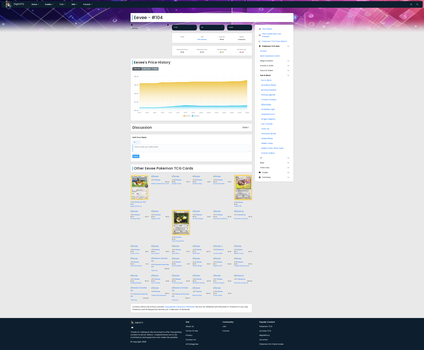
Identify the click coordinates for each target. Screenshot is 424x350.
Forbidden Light (268, 109)
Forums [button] (87, 4)
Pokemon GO (155, 219)
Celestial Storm (268, 114)
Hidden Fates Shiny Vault (160, 184)
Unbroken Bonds (268, 133)
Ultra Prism (202, 39)
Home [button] (35, 4)
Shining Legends (268, 94)
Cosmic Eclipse (177, 283)
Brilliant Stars (197, 295)
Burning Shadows (268, 90)
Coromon (263, 339)
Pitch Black (267, 29)
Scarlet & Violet (267, 65)
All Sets (263, 51)
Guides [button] (48, 4)
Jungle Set (237, 206)
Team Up (154, 270)
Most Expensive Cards (270, 56)
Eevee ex (240, 215)
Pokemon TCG (265, 326)
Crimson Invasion (268, 99)
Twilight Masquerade (241, 266)
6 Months (146, 69)
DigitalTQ (19, 4)
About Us (190, 326)
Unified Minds (267, 138)
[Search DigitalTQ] (417, 4)
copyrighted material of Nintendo (179, 307)
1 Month (136, 69)
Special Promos (136, 206)
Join (224, 326)
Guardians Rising (268, 85)
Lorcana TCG (265, 331)
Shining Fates (135, 219)
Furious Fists (135, 253)
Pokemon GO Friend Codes (271, 344)
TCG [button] (61, 4)
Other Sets (264, 167)
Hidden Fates (176, 184)
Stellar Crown (238, 253)
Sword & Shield (266, 70)
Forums (225, 331)
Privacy (189, 335)
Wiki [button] (74, 4)
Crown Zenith (218, 253)
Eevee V (218, 250)
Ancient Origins (198, 219)
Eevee (155, 180)
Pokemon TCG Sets (271, 46)
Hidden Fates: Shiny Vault (272, 148)
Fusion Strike (217, 295)
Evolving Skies (177, 266)
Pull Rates (266, 177)
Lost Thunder (155, 283)
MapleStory (264, 335)
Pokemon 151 (217, 266)
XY (261, 158)
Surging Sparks (136, 283)
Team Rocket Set (178, 241)
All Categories (192, 344)
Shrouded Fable (218, 184)
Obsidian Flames (199, 283)
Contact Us (191, 339)
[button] (186, 116)
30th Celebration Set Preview (271, 35)
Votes (244, 127)
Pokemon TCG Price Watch (274, 41)
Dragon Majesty (268, 119)
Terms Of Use (192, 331)
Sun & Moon (155, 253)
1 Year (155, 69)
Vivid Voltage (197, 266)
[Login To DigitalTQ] (411, 4)
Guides (265, 172)
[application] (191, 95)
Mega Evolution (266, 60)
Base (262, 162)
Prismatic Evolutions (220, 219)
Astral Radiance (136, 266)
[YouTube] (132, 327)
